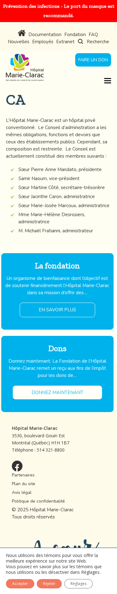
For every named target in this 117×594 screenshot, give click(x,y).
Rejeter (49, 583)
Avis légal (22, 492)
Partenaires (23, 475)
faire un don (93, 60)
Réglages (90, 572)
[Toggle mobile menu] (107, 80)
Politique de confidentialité (38, 501)
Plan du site (23, 484)
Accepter (20, 583)
